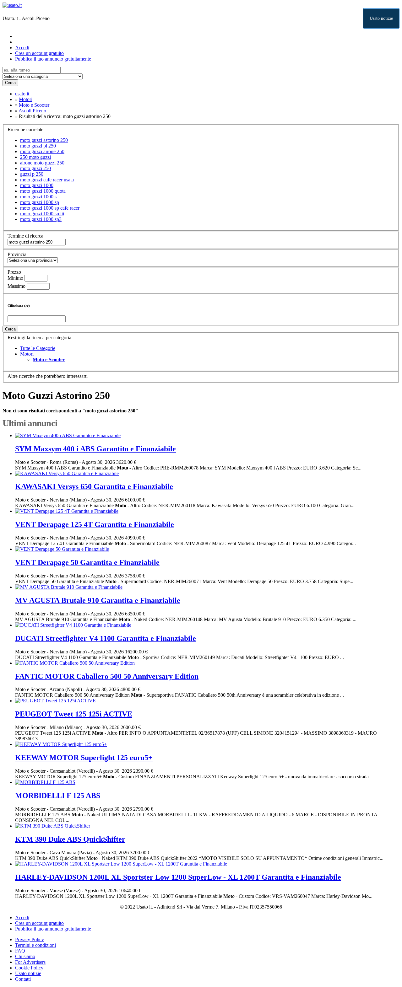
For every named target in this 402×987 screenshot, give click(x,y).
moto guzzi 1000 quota (43, 191)
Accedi (22, 47)
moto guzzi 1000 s (38, 196)
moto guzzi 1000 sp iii (42, 213)
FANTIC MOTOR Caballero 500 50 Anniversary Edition (106, 676)
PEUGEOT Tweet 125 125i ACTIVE (73, 714)
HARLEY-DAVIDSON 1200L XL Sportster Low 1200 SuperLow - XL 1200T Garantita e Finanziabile (178, 877)
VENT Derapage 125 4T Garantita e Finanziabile (94, 524)
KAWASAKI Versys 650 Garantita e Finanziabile (94, 486)
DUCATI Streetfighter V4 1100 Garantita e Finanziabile (105, 638)
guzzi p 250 (31, 174)
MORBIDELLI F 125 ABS (57, 795)
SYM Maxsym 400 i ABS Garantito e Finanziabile (95, 449)
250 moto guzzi (35, 157)
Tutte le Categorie (37, 348)
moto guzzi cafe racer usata (47, 179)
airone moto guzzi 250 (42, 162)
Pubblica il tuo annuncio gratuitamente (53, 59)
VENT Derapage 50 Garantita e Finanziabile (87, 562)
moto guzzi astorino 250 (44, 140)
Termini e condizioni (35, 945)
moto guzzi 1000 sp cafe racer (49, 208)
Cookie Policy (29, 967)
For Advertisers (30, 962)
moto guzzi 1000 (36, 185)
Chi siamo (25, 956)
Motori (27, 354)
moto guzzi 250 (35, 168)
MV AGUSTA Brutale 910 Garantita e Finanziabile (97, 600)
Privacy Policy (29, 939)
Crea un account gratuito (39, 53)
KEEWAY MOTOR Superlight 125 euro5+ (84, 758)
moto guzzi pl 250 (38, 145)
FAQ (20, 950)
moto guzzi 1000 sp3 (41, 219)
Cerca (10, 82)
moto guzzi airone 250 (42, 151)
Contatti (23, 979)
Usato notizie (381, 18)
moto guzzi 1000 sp (39, 202)
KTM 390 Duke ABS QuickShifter (70, 839)
